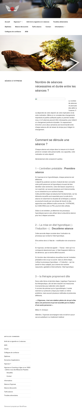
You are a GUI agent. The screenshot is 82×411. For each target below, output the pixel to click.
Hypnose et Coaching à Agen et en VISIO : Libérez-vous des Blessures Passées (17, 368)
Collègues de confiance (13, 32)
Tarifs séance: (37, 27)
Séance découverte (21, 27)
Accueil (7, 22)
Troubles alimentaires (60, 22)
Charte (6, 349)
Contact (48, 27)
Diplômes (8, 27)
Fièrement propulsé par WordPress (15, 406)
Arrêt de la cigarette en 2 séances (37, 22)
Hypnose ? (17, 22)
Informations (59, 27)
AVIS (26, 32)
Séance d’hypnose (10, 384)
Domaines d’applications (12, 360)
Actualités (10, 373)
